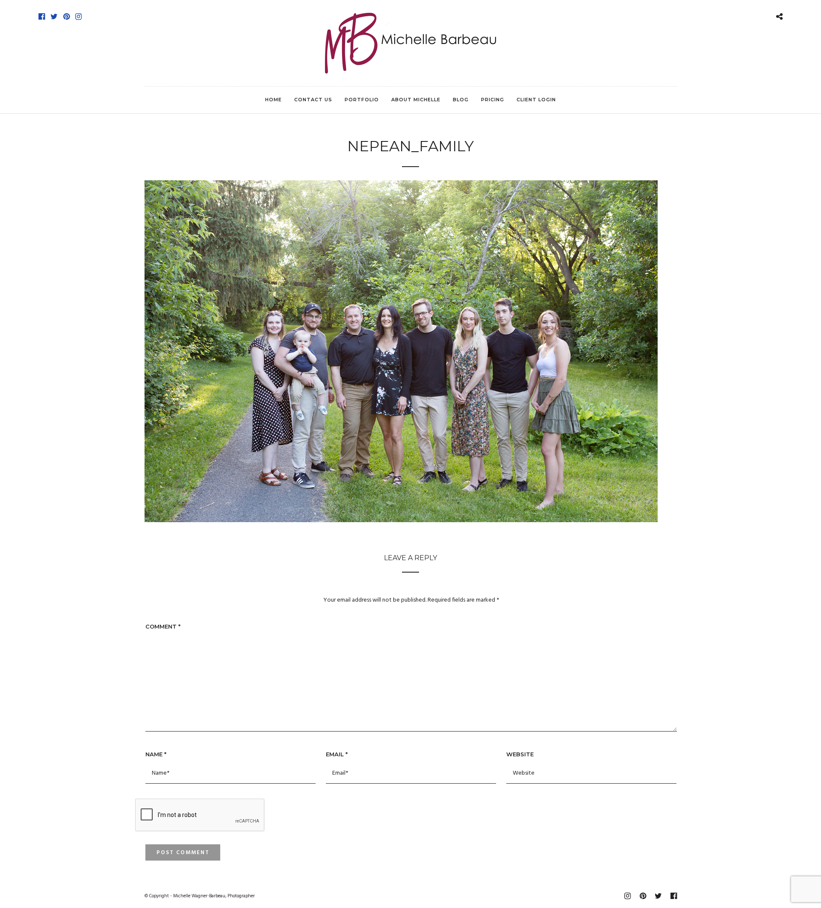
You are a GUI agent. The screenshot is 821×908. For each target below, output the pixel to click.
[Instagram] (78, 17)
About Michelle (415, 100)
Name (155, 754)
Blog (461, 100)
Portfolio (362, 100)
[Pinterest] (66, 17)
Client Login (536, 100)
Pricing (492, 100)
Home (273, 100)
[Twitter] (54, 17)
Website (520, 754)
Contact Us (313, 100)
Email (337, 754)
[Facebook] (41, 17)
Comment (162, 626)
